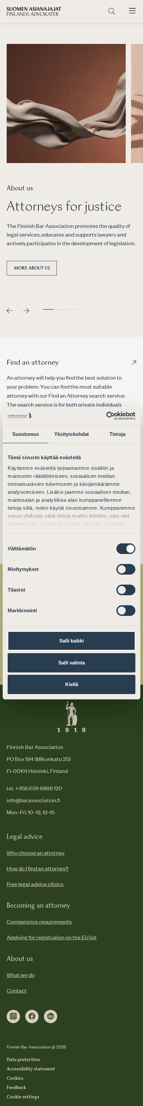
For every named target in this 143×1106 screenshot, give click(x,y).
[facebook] (32, 1016)
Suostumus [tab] (25, 434)
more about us (32, 268)
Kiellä (71, 684)
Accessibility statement (31, 1069)
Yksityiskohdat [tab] (71, 434)
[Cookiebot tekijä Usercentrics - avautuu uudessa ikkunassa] (106, 416)
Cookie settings (23, 1097)
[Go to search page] (111, 11)
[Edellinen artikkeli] (10, 311)
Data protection (23, 1059)
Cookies (15, 1078)
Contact (17, 990)
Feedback (16, 1087)
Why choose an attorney (36, 852)
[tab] (48, 309)
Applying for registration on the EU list (52, 937)
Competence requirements (39, 921)
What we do (21, 974)
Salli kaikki (71, 641)
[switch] (125, 569)
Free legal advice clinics (35, 883)
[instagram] (13, 1016)
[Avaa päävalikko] (132, 11)
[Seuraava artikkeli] (26, 311)
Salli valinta (71, 662)
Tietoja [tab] (117, 434)
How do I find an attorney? (38, 868)
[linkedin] (50, 1016)
